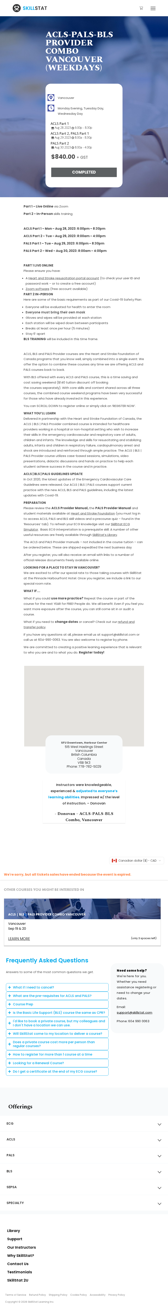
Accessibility (98, 1295)
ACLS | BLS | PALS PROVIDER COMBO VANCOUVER (47, 914)
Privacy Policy (116, 1295)
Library (13, 1230)
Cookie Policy (78, 1295)
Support (14, 1238)
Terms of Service (15, 1295)
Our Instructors (21, 1247)
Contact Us (17, 1263)
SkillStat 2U (17, 1280)
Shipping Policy (58, 1295)
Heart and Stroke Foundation (93, 513)
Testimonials (19, 1272)
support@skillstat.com (134, 1012)
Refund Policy (37, 1295)
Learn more (19, 938)
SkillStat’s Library (104, 535)
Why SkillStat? (20, 1255)
